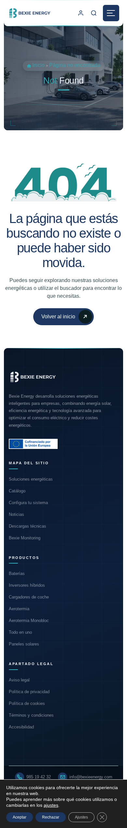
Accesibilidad (21, 726)
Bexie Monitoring (24, 537)
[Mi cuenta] (81, 13)
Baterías (17, 573)
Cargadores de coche (29, 597)
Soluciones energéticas (31, 479)
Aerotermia (19, 608)
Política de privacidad (29, 691)
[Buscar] (94, 13)
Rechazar (50, 817)
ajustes (51, 805)
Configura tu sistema (28, 502)
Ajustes (81, 817)
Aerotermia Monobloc (29, 620)
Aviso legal (19, 679)
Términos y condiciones (31, 715)
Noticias (16, 514)
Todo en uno (20, 632)
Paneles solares (24, 644)
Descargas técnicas (27, 526)
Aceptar (19, 817)
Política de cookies (27, 703)
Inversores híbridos (27, 585)
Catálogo (17, 490)
